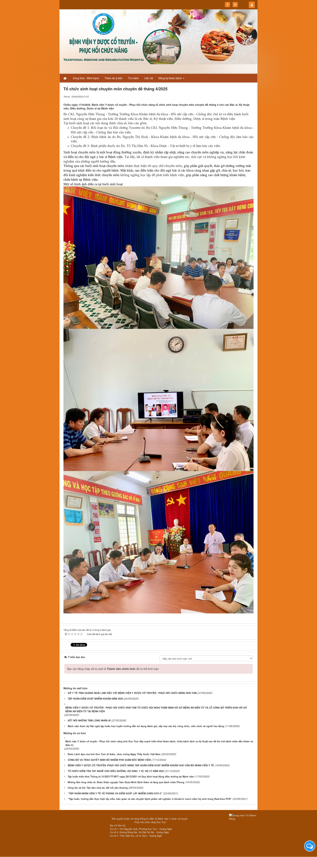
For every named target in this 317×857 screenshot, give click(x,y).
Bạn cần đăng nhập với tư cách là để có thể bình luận (113, 669)
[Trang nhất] (65, 78)
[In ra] (244, 96)
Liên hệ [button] (148, 78)
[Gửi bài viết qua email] (237, 96)
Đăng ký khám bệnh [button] (170, 78)
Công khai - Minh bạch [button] (86, 78)
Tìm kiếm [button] (133, 78)
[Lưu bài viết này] (251, 96)
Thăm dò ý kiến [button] (114, 78)
